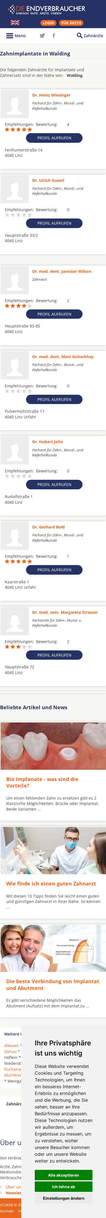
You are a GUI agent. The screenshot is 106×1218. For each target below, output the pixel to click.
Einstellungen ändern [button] (64, 1198)
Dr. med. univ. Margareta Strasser (65, 612)
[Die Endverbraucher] (53, 9)
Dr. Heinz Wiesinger (51, 95)
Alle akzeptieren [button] (63, 1175)
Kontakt (7, 1210)
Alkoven (11, 1045)
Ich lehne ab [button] (63, 1186)
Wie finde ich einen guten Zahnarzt (51, 883)
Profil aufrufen (54, 137)
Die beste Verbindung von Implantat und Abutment (52, 984)
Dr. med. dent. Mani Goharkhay (63, 356)
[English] (15, 22)
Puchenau (13, 1069)
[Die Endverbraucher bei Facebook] (54, 35)
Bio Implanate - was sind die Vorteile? (42, 782)
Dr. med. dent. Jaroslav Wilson (61, 271)
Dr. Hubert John (47, 441)
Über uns (14, 1187)
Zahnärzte (93, 35)
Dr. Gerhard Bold (48, 527)
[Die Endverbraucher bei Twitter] (42, 35)
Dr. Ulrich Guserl (48, 180)
